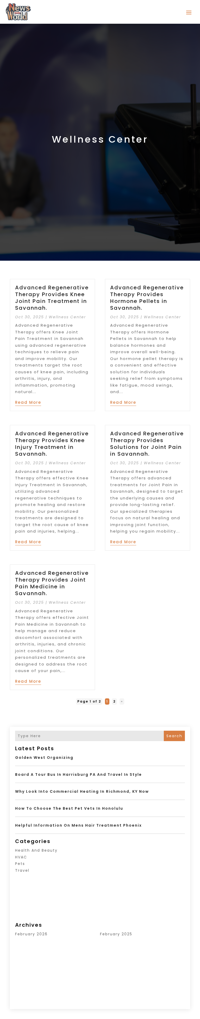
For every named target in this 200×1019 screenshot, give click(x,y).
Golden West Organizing (44, 757)
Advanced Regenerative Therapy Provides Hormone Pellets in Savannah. (147, 298)
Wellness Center (67, 317)
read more (28, 402)
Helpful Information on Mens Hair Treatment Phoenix (78, 825)
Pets (20, 863)
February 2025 (116, 934)
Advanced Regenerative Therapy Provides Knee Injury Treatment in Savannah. (52, 443)
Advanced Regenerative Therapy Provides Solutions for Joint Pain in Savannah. (147, 443)
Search (174, 736)
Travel (22, 870)
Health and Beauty (36, 850)
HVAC (21, 857)
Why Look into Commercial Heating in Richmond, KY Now (82, 791)
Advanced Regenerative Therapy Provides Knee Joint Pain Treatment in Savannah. (52, 298)
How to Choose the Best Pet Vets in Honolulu (69, 808)
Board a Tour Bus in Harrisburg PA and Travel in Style (78, 774)
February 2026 (31, 934)
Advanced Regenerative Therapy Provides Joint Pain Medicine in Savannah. (52, 583)
